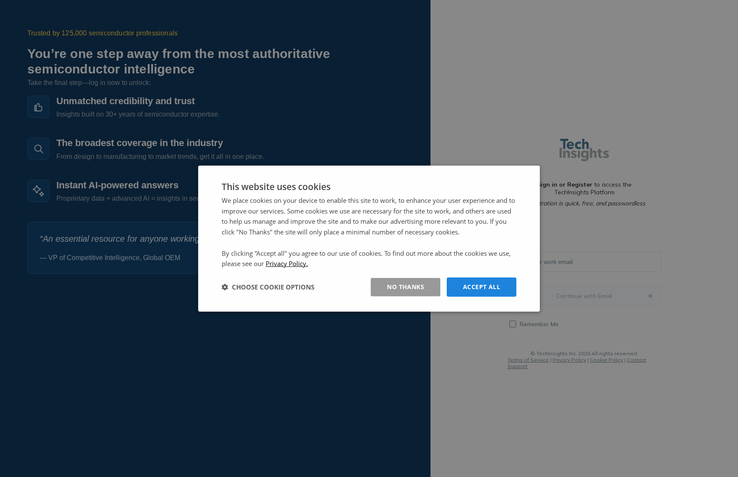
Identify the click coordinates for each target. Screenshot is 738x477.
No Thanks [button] (405, 287)
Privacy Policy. (287, 263)
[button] (268, 287)
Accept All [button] (481, 287)
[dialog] (369, 238)
